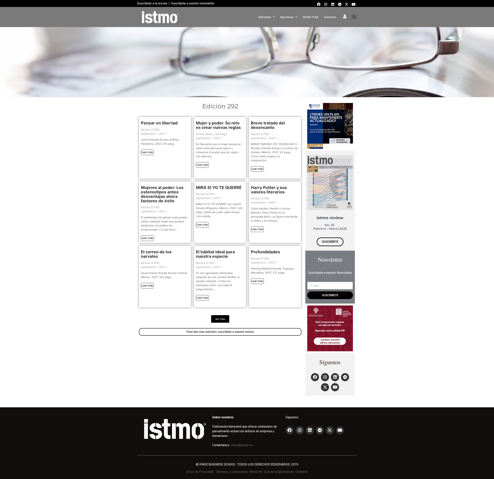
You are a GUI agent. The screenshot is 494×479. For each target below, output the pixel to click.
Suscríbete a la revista (152, 3)
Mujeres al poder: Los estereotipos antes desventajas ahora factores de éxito (162, 194)
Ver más (220, 319)
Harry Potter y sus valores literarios (269, 189)
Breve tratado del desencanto (268, 125)
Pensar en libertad (159, 123)
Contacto (330, 17)
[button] (354, 17)
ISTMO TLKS (310, 17)
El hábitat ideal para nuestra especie (215, 254)
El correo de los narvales (156, 254)
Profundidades (265, 252)
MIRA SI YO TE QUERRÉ (219, 187)
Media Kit (255, 472)
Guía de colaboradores (279, 472)
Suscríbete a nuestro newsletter (192, 3)
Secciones (287, 17)
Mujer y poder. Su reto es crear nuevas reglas (218, 125)
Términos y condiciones (232, 472)
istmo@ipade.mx (241, 445)
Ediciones (264, 17)
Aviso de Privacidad (199, 472)
